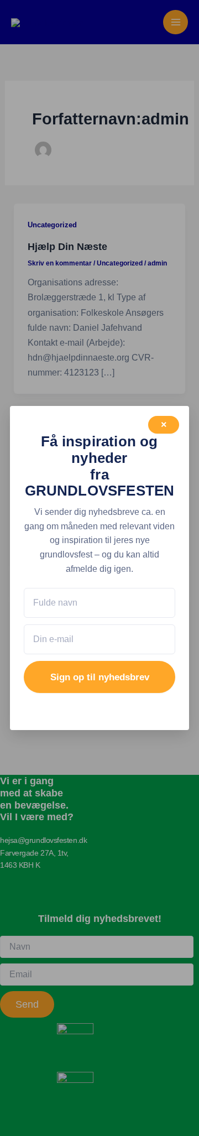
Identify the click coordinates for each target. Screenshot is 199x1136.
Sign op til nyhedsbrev (99, 677)
